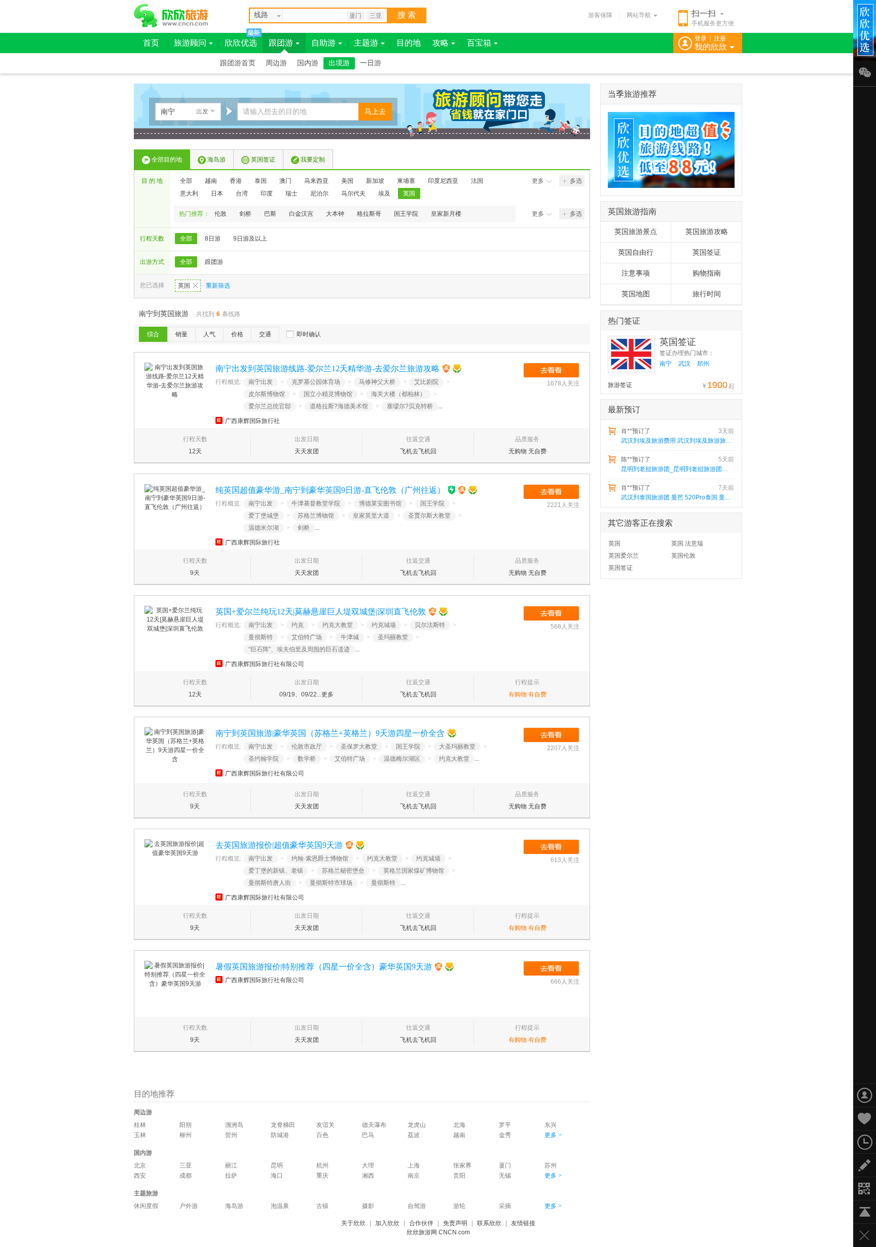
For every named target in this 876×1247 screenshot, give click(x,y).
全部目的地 (167, 159)
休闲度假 (146, 1206)
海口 (277, 1175)
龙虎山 (417, 1124)
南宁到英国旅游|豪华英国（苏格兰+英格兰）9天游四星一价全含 (330, 733)
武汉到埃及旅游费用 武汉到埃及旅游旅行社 (677, 440)
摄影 (368, 1206)
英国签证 (263, 159)
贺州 (231, 1135)
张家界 (462, 1165)
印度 (267, 193)
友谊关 (325, 1124)
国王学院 (406, 213)
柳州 (185, 1135)
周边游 (276, 63)
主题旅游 (146, 1193)
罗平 (505, 1124)
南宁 (666, 363)
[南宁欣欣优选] (668, 150)
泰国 (260, 180)
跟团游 (281, 42)
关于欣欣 (353, 1223)
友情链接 (523, 1223)
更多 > (553, 1135)
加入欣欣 (387, 1223)
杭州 (322, 1165)
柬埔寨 (406, 180)
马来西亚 (316, 180)
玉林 (140, 1135)
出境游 (339, 63)
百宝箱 (479, 42)
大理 (368, 1165)
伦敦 (220, 213)
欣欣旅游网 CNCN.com (438, 1232)
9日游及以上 (250, 238)
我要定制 (313, 159)
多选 (576, 180)
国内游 (307, 63)
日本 (217, 193)
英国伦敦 (683, 555)
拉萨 (231, 1175)
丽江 (231, 1165)
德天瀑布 (374, 1124)
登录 (701, 38)
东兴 (550, 1124)
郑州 (703, 363)
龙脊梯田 (283, 1124)
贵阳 (459, 1175)
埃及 (384, 193)
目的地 (408, 42)
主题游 (366, 42)
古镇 (322, 1206)
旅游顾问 (190, 42)
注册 (720, 38)
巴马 (368, 1135)
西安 (140, 1175)
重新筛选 (218, 285)
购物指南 (706, 273)
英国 (409, 193)
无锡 (505, 1175)
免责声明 (455, 1223)
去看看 (551, 370)
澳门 (285, 180)
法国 (477, 180)
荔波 (414, 1135)
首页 (151, 42)
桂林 (140, 1124)
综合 (153, 334)
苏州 (550, 1165)
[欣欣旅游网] (171, 15)
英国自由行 (635, 252)
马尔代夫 (353, 193)
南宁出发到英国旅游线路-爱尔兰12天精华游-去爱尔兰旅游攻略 (327, 368)
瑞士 (291, 193)
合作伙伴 (421, 1223)
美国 (347, 180)
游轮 (459, 1206)
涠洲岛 (234, 1124)
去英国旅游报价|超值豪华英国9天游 (279, 845)
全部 (186, 180)
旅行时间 (706, 294)
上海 (414, 1165)
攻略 (440, 42)
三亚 (376, 15)
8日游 (213, 238)
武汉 (684, 363)
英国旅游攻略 (706, 232)
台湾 (242, 193)
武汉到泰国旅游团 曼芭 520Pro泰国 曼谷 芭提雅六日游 (677, 497)
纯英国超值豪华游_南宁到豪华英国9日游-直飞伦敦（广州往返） (330, 490)
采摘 (505, 1206)
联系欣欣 (489, 1223)
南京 (414, 1175)
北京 (140, 1165)
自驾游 (417, 1206)
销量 (181, 334)
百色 (322, 1135)
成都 (185, 1175)
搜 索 (406, 15)
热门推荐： (194, 213)
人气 (209, 334)
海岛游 (216, 159)
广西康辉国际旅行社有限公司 (264, 664)
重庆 (322, 1175)
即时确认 (309, 334)
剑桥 (245, 213)
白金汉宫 (301, 213)
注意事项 (636, 273)
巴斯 (270, 213)
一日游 (370, 63)
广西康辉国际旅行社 (252, 420)
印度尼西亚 (443, 180)
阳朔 (185, 1124)
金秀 (505, 1135)
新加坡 (375, 180)
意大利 (189, 193)
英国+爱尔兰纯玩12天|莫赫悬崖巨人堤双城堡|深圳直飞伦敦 (320, 611)
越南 (211, 180)
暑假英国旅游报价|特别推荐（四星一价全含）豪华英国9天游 (323, 966)
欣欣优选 (241, 42)
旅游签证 (620, 384)
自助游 (323, 42)
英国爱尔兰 (623, 555)
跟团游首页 (238, 63)
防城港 (280, 1135)
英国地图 (636, 294)
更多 (538, 180)
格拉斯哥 (369, 213)
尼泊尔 (319, 193)
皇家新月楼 (446, 213)
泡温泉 (280, 1206)
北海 (459, 1124)
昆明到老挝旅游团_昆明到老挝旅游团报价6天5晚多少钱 (677, 469)
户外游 (188, 1206)
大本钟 (335, 213)
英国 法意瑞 (687, 543)
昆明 (277, 1165)
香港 (236, 180)
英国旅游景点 (635, 232)
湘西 (368, 1175)
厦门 (355, 15)
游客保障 (600, 15)
